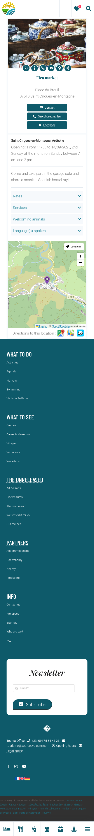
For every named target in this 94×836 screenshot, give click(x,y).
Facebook (49, 125)
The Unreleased (25, 479)
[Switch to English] (22, 778)
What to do (19, 354)
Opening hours (66, 745)
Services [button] (20, 207)
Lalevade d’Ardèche (38, 804)
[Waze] (80, 333)
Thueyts (46, 812)
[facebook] (8, 766)
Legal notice (15, 751)
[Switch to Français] (17, 778)
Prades (66, 808)
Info (11, 596)
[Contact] (51, 68)
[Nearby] (73, 829)
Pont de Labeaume (50, 808)
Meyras (78, 804)
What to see (20, 417)
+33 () (45, 740)
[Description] (34, 68)
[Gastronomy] (20, 829)
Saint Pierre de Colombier (26, 812)
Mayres (68, 804)
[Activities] (33, 829)
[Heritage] (47, 829)
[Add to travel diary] (26, 68)
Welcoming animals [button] (29, 219)
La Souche (56, 804)
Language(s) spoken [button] (29, 231)
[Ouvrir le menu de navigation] (87, 829)
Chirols (3, 804)
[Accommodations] (6, 829)
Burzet (79, 800)
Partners (17, 542)
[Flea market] (47, 20)
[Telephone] (43, 68)
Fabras (13, 804)
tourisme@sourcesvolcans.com (28, 745)
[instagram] (16, 766)
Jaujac (22, 804)
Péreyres (33, 808)
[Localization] (59, 68)
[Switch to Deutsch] (27, 778)
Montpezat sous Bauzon (13, 808)
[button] (47, 280)
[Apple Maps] (70, 333)
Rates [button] (17, 196)
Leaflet (42, 326)
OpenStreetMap (61, 326)
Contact (49, 107)
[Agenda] (60, 829)
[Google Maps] (60, 333)
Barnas (70, 800)
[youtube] (24, 766)
